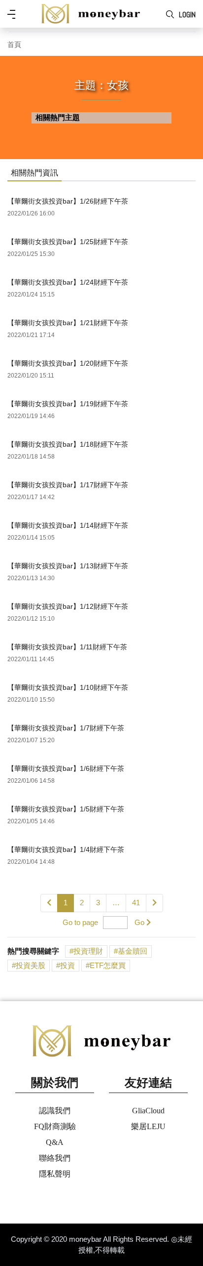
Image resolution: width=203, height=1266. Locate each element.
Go (139, 922)
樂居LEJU (148, 1126)
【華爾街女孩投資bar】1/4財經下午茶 (65, 849)
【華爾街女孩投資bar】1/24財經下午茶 (67, 282)
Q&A (55, 1142)
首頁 (14, 44)
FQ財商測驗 (55, 1126)
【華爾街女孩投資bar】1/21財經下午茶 (67, 323)
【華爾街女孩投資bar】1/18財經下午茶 (67, 444)
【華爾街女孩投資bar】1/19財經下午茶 (67, 404)
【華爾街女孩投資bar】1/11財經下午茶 (67, 647)
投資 (67, 965)
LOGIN (187, 14)
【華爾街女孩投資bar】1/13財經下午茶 (67, 566)
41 (136, 902)
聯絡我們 (54, 1158)
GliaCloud (148, 1110)
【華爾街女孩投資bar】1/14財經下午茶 (67, 525)
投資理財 (88, 951)
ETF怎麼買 (108, 965)
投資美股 (30, 965)
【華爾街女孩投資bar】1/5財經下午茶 (65, 809)
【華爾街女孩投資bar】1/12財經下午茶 (67, 606)
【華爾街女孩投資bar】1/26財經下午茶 (67, 201)
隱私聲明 (54, 1174)
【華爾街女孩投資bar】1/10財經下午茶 (67, 687)
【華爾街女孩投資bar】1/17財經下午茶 (67, 485)
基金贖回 (132, 951)
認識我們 (54, 1110)
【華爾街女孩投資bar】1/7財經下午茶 (65, 728)
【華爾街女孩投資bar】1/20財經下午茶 (67, 363)
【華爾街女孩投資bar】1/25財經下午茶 (67, 242)
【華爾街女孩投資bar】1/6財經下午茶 (65, 768)
